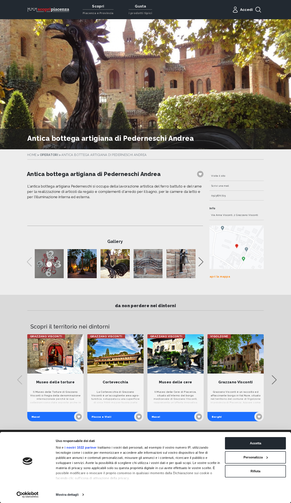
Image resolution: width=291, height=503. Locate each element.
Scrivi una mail (220, 185)
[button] (201, 262)
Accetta (255, 443)
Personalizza (253, 457)
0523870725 (218, 195)
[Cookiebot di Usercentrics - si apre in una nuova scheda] (27, 494)
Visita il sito (218, 175)
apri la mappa (220, 276)
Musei (36, 416)
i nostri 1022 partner (81, 447)
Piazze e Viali (101, 416)
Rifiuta (255, 471)
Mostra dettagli (67, 494)
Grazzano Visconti (235, 382)
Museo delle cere (175, 382)
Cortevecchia (115, 382)
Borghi (217, 416)
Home (32, 155)
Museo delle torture (55, 382)
